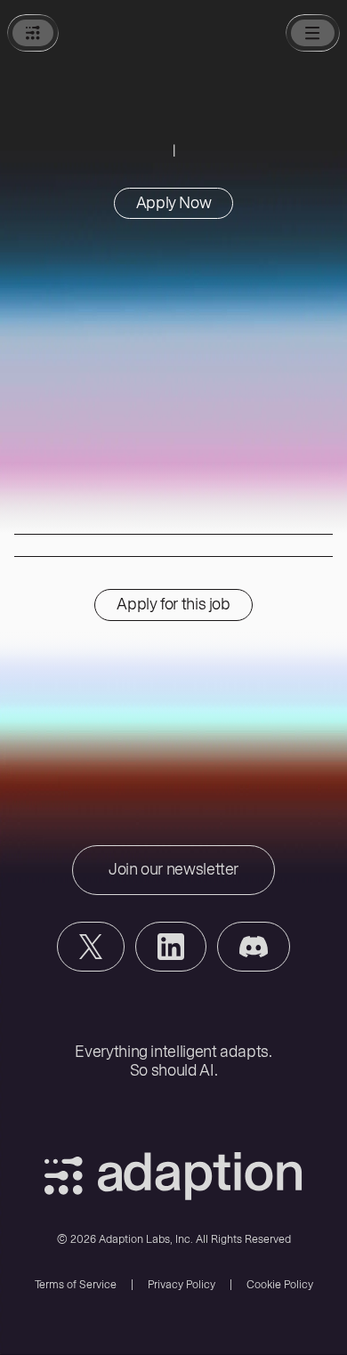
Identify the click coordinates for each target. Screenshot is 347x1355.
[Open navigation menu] (313, 33)
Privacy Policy (181, 1284)
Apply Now (174, 203)
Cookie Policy (279, 1284)
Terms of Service (76, 1284)
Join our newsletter (173, 869)
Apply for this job (173, 604)
